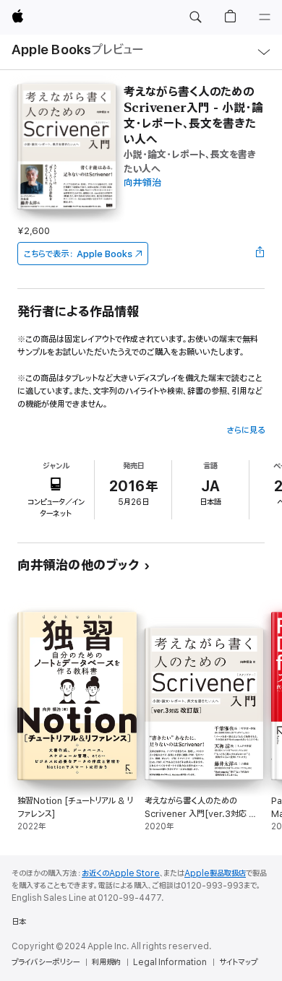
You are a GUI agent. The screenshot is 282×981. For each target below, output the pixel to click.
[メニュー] (264, 17)
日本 (19, 922)
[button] (195, 17)
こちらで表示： (78, 254)
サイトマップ (238, 962)
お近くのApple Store (121, 873)
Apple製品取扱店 (215, 873)
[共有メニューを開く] (260, 253)
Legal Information (170, 962)
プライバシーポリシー (46, 962)
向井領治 (142, 183)
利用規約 (106, 962)
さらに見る (245, 430)
